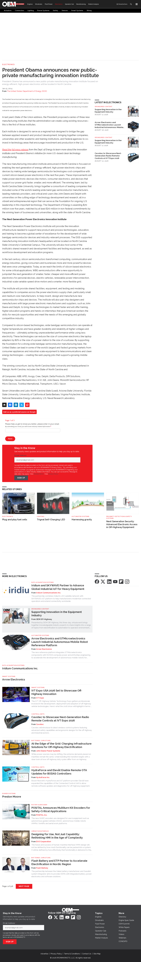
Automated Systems (80, 516)
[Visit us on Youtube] (115, 582)
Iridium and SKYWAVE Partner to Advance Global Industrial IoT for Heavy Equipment (57, 587)
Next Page (24, 886)
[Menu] (136, 4)
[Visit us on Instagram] (127, 582)
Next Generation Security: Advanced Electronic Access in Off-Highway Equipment (121, 524)
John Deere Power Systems (48, 751)
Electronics (8, 64)
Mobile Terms (39, 474)
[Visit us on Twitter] (103, 582)
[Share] (10, 405)
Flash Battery (42, 868)
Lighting (40, 516)
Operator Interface (40, 831)
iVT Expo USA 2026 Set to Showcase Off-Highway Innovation (56, 692)
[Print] (4, 405)
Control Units (37, 714)
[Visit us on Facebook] (97, 582)
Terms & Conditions (72, 954)
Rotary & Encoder (39, 805)
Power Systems (9, 793)
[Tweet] (21, 405)
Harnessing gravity (82, 519)
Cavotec (40, 724)
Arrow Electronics (44, 649)
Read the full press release (15, 149)
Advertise (44, 954)
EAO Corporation (43, 842)
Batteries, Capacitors (40, 740)
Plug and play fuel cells (14, 519)
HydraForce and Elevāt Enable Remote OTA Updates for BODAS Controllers (59, 772)
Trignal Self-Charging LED (51, 519)
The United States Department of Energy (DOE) (27, 91)
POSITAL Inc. (41, 815)
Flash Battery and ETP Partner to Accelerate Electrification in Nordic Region (59, 862)
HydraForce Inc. (43, 777)
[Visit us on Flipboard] (121, 582)
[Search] (131, 4)
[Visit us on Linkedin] (109, 582)
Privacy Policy (53, 474)
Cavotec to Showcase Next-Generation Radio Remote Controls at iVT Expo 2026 (108, 155)
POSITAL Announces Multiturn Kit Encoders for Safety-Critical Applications (60, 809)
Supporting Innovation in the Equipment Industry (108, 110)
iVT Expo (40, 698)
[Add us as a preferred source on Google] (27, 405)
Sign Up (21, 478)
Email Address (21, 455)
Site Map (97, 954)
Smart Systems (8, 676)
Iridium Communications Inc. (48, 593)
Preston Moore (11, 796)
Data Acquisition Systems (42, 582)
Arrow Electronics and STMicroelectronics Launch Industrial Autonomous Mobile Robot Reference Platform (109, 125)
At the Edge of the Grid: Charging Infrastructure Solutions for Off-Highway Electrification (61, 745)
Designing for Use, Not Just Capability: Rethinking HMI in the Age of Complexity (57, 836)
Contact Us (86, 954)
